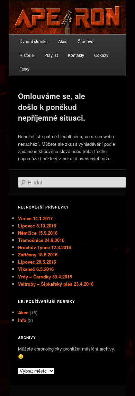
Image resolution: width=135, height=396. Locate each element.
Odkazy (101, 55)
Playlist (51, 55)
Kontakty (76, 55)
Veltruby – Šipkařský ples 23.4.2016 (55, 284)
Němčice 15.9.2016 (37, 233)
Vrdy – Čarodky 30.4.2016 (45, 276)
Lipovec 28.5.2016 (37, 261)
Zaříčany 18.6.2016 (37, 254)
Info (22, 320)
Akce (63, 41)
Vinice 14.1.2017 (35, 218)
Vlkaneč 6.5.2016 (36, 269)
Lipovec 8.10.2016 (37, 225)
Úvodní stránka (33, 41)
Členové (85, 41)
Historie (26, 55)
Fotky (24, 69)
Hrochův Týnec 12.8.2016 (44, 247)
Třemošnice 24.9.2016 (41, 240)
